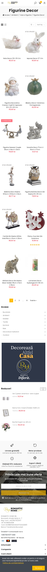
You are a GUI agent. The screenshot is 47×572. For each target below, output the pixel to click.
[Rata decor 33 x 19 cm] (12, 42)
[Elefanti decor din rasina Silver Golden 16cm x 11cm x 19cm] (12, 264)
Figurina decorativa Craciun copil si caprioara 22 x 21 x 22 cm (12, 105)
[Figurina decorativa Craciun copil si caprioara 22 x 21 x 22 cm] (12, 86)
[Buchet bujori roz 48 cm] (6, 427)
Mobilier (6, 319)
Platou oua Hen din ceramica (35, 237)
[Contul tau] (44, 3)
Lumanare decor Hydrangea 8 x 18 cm (35, 282)
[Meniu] (2, 3)
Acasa (4, 307)
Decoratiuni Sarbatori (11, 332)
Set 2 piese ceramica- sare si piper (25, 394)
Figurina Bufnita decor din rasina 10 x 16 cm (35, 193)
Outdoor (6, 335)
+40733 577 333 (8, 535)
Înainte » (33, 300)
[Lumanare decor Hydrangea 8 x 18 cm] (35, 264)
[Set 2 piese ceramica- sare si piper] (6, 398)
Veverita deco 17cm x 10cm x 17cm (35, 148)
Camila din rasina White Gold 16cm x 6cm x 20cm (12, 237)
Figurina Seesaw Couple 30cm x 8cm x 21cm (12, 148)
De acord (38, 568)
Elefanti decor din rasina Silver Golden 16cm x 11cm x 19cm (12, 283)
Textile (5, 322)
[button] (41, 389)
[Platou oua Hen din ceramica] (35, 220)
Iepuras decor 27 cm (35, 58)
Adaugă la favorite (17, 36)
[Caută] (35, 3)
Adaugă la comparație (17, 32)
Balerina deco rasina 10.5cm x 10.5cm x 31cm (12, 193)
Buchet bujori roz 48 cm (21, 422)
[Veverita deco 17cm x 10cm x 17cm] (35, 131)
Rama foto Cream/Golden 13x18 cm (26, 408)
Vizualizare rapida (17, 41)
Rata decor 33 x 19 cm (12, 58)
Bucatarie (6, 312)
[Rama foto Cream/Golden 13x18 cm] (6, 413)
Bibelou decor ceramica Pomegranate (35, 104)
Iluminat (6, 325)
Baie (4, 328)
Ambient (6, 315)
